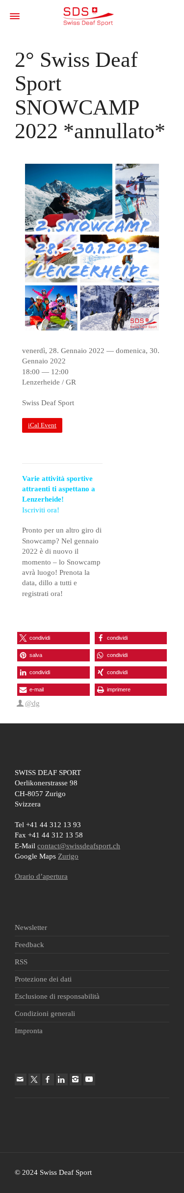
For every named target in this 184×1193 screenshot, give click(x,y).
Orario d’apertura (41, 876)
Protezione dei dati (43, 979)
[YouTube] (89, 1079)
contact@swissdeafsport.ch (78, 846)
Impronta (29, 1031)
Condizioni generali (45, 1013)
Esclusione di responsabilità (57, 996)
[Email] (20, 1079)
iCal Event (42, 425)
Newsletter (31, 927)
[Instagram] (75, 1079)
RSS (21, 962)
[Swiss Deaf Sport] (88, 16)
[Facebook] (48, 1079)
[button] (53, 638)
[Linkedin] (62, 1079)
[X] (34, 1079)
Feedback (29, 945)
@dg (32, 703)
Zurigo (68, 856)
